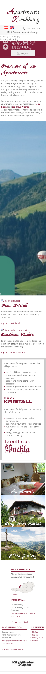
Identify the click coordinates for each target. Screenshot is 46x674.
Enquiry (25, 53)
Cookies (35, 641)
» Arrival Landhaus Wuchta (13, 649)
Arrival (15, 595)
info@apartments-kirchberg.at (25, 32)
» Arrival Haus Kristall (19, 622)
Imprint (35, 635)
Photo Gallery (16, 42)
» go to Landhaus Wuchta (13, 352)
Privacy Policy (37, 638)
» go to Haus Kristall (10, 323)
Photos (35, 632)
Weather (34, 42)
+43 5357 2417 (33, 28)
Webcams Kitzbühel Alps (21, 48)
